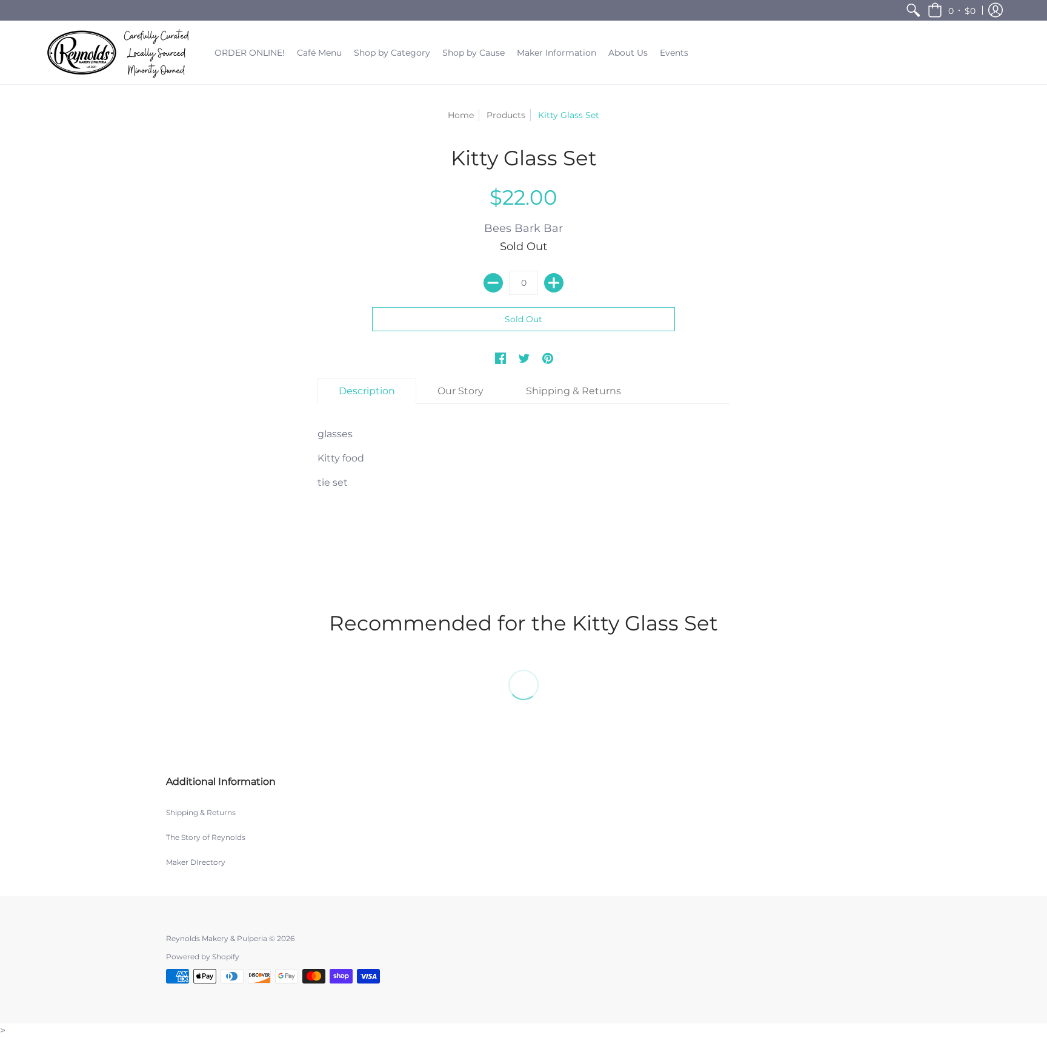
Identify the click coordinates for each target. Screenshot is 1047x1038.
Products (506, 115)
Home (461, 115)
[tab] (366, 391)
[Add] (553, 283)
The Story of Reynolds (205, 837)
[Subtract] (493, 283)
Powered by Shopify (202, 956)
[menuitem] (913, 10)
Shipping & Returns (201, 812)
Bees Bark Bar (523, 228)
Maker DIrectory (195, 862)
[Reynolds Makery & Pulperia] (120, 52)
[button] (951, 10)
